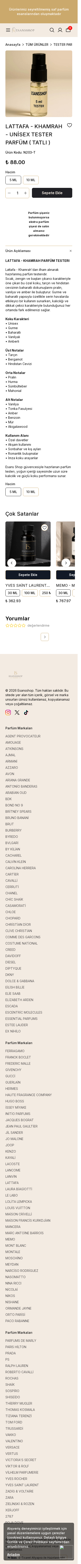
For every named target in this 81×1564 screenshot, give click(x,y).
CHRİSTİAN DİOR (18, 924)
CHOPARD (12, 918)
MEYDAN (11, 1264)
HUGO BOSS (14, 1101)
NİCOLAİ (11, 1289)
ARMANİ (11, 761)
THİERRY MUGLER (18, 1403)
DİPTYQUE (13, 968)
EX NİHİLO (13, 1031)
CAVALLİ (11, 880)
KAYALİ (10, 1158)
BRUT (9, 824)
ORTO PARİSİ (15, 1314)
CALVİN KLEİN (15, 862)
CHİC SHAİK (14, 899)
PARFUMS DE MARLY (20, 1340)
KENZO (10, 1151)
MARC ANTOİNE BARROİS (24, 1233)
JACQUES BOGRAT (19, 1120)
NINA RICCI (13, 1283)
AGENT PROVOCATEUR (22, 736)
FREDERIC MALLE (18, 1063)
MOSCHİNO (14, 1258)
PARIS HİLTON (15, 1347)
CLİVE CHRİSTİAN (18, 931)
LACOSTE (12, 1164)
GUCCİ (10, 1076)
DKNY (9, 975)
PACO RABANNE (17, 1321)
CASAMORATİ (15, 906)
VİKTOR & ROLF (17, 1466)
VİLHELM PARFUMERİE (21, 1472)
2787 (9, 1516)
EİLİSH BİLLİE (15, 987)
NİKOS (10, 1296)
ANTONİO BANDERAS (21, 786)
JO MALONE (14, 1139)
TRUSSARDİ (14, 1428)
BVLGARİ (11, 843)
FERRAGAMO (15, 1051)
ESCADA (11, 1006)
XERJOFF (12, 1510)
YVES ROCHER (16, 1479)
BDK (8, 799)
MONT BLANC (15, 1245)
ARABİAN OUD (16, 793)
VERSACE (12, 1447)
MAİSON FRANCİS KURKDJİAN (27, 1220)
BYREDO (11, 836)
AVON (9, 774)
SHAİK (10, 1384)
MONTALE (12, 1252)
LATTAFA (12, 1183)
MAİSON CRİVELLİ (18, 1214)
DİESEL (10, 962)
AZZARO (11, 767)
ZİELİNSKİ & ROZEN (19, 1504)
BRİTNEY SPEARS (18, 811)
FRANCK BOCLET (18, 1057)
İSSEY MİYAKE (15, 1107)
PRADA (10, 1353)
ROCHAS (11, 1378)
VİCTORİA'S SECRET (20, 1460)
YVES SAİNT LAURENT (22, 1485)
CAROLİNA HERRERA (20, 868)
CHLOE (10, 912)
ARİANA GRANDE (17, 780)
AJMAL (10, 755)
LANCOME (12, 1170)
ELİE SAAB (12, 993)
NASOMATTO (15, 1277)
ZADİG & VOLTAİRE (19, 1491)
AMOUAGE (13, 742)
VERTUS (11, 1453)
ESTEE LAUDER (16, 1025)
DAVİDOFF (13, 956)
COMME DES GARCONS (22, 937)
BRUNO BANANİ (17, 818)
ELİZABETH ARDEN (19, 1000)
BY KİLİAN (12, 849)
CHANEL (11, 893)
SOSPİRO (12, 1391)
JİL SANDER (14, 1132)
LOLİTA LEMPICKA (18, 1201)
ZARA (9, 1497)
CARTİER (12, 874)
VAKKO (10, 1435)
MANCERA (12, 1227)
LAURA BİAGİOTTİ (18, 1189)
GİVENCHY (13, 1070)
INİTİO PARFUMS (17, 1114)
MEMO (10, 1239)
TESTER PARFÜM (66, 44)
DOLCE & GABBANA (19, 981)
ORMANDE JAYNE (18, 1308)
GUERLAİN (12, 1082)
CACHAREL (13, 855)
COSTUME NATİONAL (21, 943)
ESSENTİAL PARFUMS (21, 1019)
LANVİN (11, 1176)
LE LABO (11, 1195)
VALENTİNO (14, 1441)
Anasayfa (12, 44)
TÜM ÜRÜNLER (36, 44)
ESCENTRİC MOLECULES (23, 1012)
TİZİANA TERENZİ (18, 1416)
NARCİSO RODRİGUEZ (21, 1271)
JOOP (9, 1145)
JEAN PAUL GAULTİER (21, 1126)
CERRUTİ (12, 887)
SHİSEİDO (12, 1397)
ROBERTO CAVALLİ (19, 1372)
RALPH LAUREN (16, 1366)
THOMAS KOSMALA (20, 1410)
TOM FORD (13, 1422)
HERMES (11, 1088)
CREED (10, 949)
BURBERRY (13, 830)
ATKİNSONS (14, 749)
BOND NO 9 (14, 805)
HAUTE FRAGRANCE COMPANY (28, 1095)
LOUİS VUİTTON (17, 1208)
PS (7, 1359)
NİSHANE (12, 1302)
